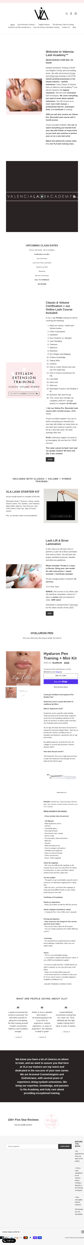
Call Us (10, 1240)
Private (72, 73)
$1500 (50, 459)
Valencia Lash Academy (77, 1237)
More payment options (61, 687)
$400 (49, 613)
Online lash (54, 76)
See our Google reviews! (23, 1124)
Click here (73, 605)
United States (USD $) (10, 1232)
